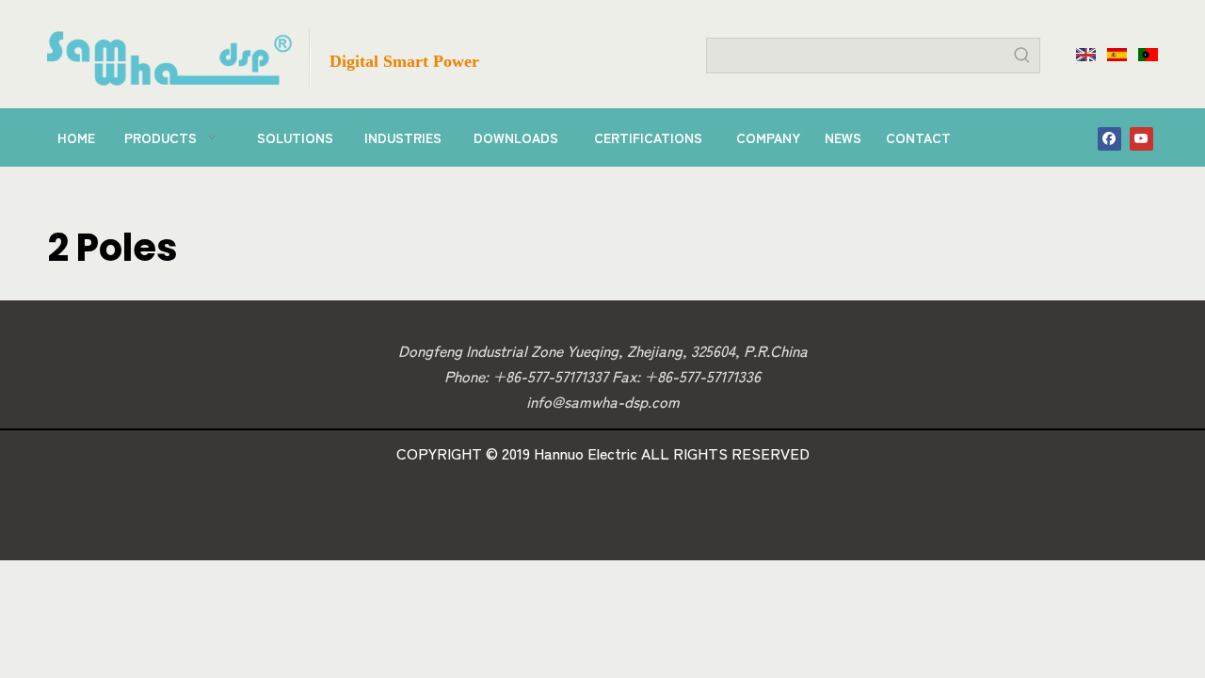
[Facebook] (1109, 138)
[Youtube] (1141, 138)
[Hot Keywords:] (1022, 56)
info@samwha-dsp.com (603, 401)
